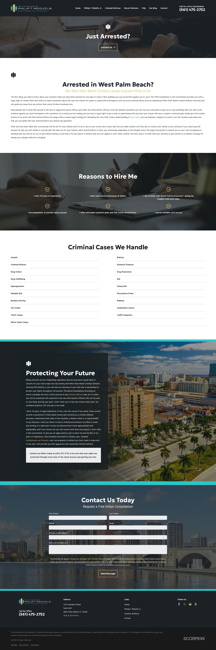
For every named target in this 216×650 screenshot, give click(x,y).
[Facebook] (179, 604)
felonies (44, 440)
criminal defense (75, 394)
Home (126, 604)
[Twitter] (184, 604)
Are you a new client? (58, 533)
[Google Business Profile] (190, 604)
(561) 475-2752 (192, 9)
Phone (51, 523)
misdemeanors (32, 440)
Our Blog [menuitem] (153, 8)
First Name (53, 513)
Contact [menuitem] (164, 8)
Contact (127, 618)
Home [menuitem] (78, 8)
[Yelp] (195, 604)
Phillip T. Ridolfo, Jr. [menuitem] (93, 8)
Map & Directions (71, 615)
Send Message (108, 573)
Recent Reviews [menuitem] (131, 8)
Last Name (114, 513)
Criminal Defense (131, 613)
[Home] (31, 8)
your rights (135, 117)
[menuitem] (14, 644)
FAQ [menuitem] (144, 8)
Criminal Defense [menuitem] (113, 8)
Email (111, 523)
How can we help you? (58, 543)
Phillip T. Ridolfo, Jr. (132, 609)
